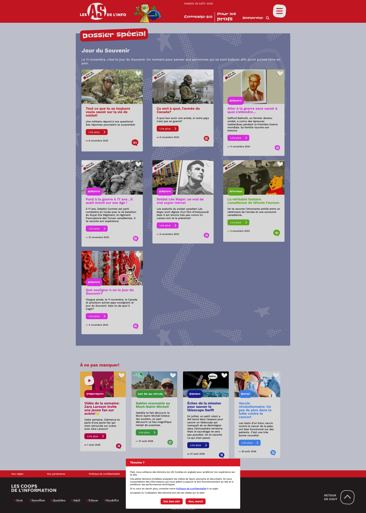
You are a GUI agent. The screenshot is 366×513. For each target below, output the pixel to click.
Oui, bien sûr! (171, 501)
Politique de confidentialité (191, 488)
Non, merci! (195, 501)
